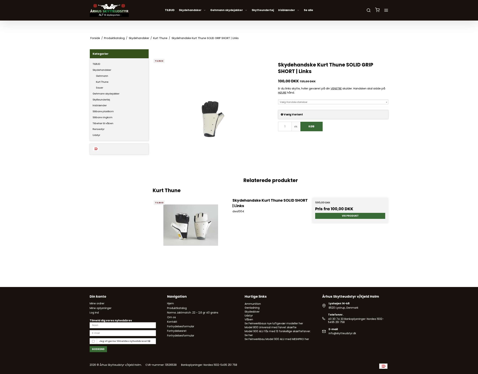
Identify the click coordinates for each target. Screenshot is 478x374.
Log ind (94, 312)
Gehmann (102, 75)
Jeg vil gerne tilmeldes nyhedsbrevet (123, 341)
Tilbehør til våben (103, 123)
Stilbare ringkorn (102, 117)
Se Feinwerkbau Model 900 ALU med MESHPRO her (277, 339)
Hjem (170, 303)
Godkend (98, 349)
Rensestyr (99, 129)
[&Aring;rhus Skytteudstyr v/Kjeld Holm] (109, 10)
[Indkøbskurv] (377, 10)
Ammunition (253, 304)
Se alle (308, 10)
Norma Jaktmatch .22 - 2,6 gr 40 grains (192, 312)
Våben (249, 319)
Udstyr (96, 135)
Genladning (252, 308)
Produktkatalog (177, 308)
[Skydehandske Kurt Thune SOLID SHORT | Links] (191, 236)
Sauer (99, 87)
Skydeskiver (252, 312)
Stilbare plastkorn (103, 111)
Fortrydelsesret (177, 331)
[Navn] (123, 325)
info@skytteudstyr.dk (342, 333)
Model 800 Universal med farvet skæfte (271, 327)
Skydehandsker (190, 10)
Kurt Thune (102, 81)
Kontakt (172, 322)
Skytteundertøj (263, 10)
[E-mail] (123, 333)
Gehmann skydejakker (226, 10)
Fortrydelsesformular (180, 326)
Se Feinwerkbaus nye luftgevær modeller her (274, 323)
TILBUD (170, 10)
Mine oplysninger (100, 308)
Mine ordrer (97, 303)
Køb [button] (311, 126)
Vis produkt (350, 215)
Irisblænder (286, 10)
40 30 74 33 (336, 319)
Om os (171, 317)
